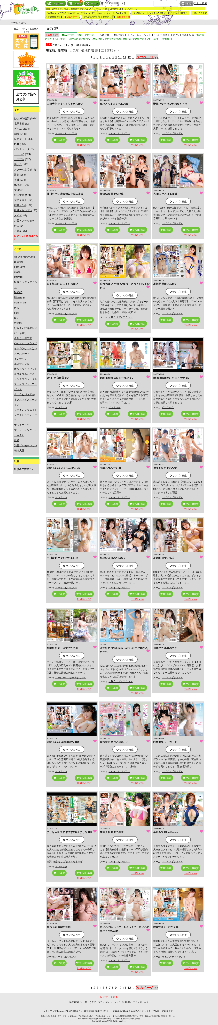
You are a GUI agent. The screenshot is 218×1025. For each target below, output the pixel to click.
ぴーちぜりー (21, 333)
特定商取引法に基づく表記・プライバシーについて (94, 1002)
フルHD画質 (85, 140)
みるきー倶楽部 (23, 338)
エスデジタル (21, 363)
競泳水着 (19, 195)
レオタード (20, 138)
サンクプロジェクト (25, 379)
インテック (20, 358)
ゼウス (18, 389)
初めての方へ (73, 16)
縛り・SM (20, 205)
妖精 (16, 440)
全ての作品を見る (26, 96)
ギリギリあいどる (24, 374)
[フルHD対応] (21, 118)
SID (16, 317)
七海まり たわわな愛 (165, 468)
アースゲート (21, 353)
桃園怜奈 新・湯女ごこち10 (62, 648)
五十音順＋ (108, 50)
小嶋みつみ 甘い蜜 (110, 468)
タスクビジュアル (24, 394)
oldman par (20, 302)
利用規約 (126, 1002)
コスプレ (19, 159)
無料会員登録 (123, 16)
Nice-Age (19, 297)
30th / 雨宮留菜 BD (58, 377)
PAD (16, 307)
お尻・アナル (21, 220)
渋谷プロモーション (25, 445)
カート (78, 3)
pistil (16, 312)
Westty (18, 323)
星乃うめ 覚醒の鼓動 (59, 927)
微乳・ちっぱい (23, 210)
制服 (16, 133)
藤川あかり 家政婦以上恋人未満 (65, 194)
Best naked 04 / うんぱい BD (63, 468)
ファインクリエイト (25, 409)
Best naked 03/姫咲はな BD (63, 742)
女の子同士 (20, 200)
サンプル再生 (72, 111)
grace (17, 272)
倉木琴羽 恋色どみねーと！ (115, 742)
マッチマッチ (21, 425)
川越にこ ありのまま (165, 648)
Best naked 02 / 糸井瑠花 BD (116, 377)
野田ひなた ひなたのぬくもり (170, 103)
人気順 (74, 50)
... (133, 57)
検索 (189, 3)
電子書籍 (19, 123)
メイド (18, 215)
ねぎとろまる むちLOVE (114, 103)
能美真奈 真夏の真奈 (112, 832)
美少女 (18, 164)
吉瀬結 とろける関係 (165, 194)
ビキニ (18, 128)
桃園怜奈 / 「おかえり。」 (168, 927)
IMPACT (19, 277)
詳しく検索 (200, 3)
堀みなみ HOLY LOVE (112, 558)
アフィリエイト (141, 1002)
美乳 (16, 179)
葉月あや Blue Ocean (165, 832)
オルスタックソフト (25, 368)
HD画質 (60, 140)
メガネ (18, 230)
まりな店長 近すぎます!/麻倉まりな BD (69, 832)
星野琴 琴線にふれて (165, 284)
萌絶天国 (19, 450)
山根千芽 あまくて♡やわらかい (65, 103)
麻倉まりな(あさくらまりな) (68, 861)
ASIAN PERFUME (24, 256)
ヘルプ (94, 3)
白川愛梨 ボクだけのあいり (62, 558)
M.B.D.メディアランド (120, 317)
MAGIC (18, 292)
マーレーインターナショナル (70, 677)
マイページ (58, 3)
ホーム (14, 22)
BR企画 (18, 261)
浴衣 (16, 174)
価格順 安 (87, 50)
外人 (16, 225)
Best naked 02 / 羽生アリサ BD (171, 377)
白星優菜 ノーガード (165, 742)
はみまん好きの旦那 (25, 328)
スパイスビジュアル (25, 384)
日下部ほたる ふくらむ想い (62, 284)
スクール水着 (21, 169)
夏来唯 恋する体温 (163, 558)
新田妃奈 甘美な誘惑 (112, 194)
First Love (19, 266)
